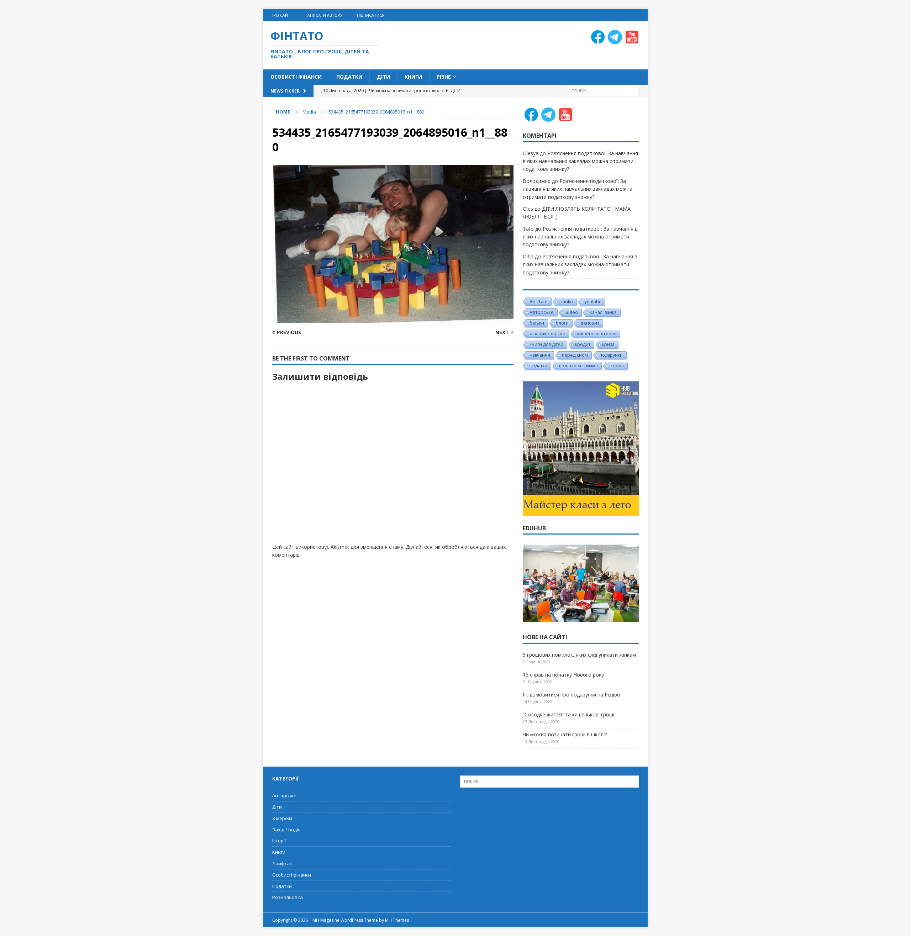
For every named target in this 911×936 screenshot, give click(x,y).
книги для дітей (546, 344)
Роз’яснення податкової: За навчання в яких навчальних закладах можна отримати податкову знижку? (580, 161)
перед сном (575, 355)
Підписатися (370, 15)
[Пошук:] (603, 90)
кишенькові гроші (596, 334)
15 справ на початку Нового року (563, 674)
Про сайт (280, 15)
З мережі (282, 818)
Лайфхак (282, 863)
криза (608, 344)
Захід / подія (286, 829)
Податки (349, 76)
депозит (589, 323)
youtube (593, 302)
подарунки (611, 355)
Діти (383, 76)
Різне (444, 76)
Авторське (542, 312)
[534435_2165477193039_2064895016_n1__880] (393, 318)
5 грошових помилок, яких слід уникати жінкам (579, 654)
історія (617, 366)
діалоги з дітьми (547, 333)
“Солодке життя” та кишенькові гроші (568, 714)
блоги (562, 323)
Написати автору (324, 15)
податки (538, 366)
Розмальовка (287, 897)
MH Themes (397, 920)
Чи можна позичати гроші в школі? (565, 734)
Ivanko (566, 302)
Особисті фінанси (296, 76)
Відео (571, 312)
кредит (582, 344)
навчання (540, 355)
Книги (413, 76)
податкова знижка (578, 366)
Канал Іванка (603, 312)
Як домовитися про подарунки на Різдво (571, 694)
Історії (279, 840)
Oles (528, 208)
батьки (537, 323)
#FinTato (539, 301)
